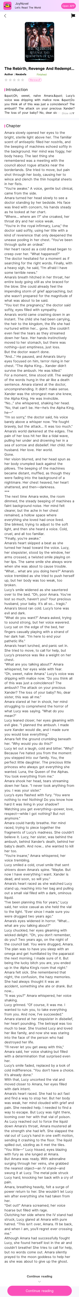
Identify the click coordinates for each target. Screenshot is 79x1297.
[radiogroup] (14, 80)
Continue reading (39, 1291)
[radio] (6, 80)
